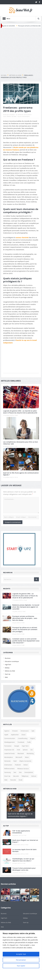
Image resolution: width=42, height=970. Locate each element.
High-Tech (8, 664)
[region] (21, 950)
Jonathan (12, 114)
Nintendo (7, 761)
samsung (7, 772)
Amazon (15, 731)
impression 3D (9, 750)
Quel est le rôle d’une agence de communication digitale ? (21, 474)
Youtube (13, 780)
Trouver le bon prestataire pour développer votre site (24, 869)
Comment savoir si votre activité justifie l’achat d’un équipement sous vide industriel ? (25, 641)
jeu (31, 750)
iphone (25, 750)
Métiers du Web (11, 116)
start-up (7, 776)
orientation (8, 765)
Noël (14, 761)
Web (6, 677)
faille (29, 742)
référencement (9, 768)
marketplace (8, 757)
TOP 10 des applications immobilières (21, 832)
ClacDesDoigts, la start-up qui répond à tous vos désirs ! (23, 860)
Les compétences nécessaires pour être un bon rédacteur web (20, 443)
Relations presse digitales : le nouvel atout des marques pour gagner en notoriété (25, 607)
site (20, 772)
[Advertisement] (21, 51)
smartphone (28, 772)
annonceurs (25, 731)
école (20, 780)
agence (6, 731)
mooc (27, 757)
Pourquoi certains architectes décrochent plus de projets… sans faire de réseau (24, 618)
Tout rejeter (21, 966)
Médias (7, 668)
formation (7, 746)
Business (7, 658)
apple (6, 734)
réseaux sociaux (23, 768)
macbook (21, 753)
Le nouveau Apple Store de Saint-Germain (24, 850)
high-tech (25, 746)
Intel (18, 750)
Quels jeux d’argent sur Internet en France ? (25, 841)
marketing (30, 753)
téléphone (25, 776)
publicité (18, 765)
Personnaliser (21, 960)
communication (9, 738)
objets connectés (25, 761)
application (15, 734)
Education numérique (12, 661)
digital (32, 738)
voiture (33, 776)
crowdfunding (22, 738)
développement (9, 742)
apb (33, 731)
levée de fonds (9, 753)
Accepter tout (21, 954)
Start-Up (7, 674)
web (5, 780)
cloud (23, 734)
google (16, 746)
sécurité (16, 776)
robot (26, 765)
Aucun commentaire (23, 116)
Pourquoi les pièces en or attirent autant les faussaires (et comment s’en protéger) (24, 629)
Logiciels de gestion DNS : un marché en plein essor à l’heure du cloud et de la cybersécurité (20, 412)
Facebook (21, 742)
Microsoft (19, 757)
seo (15, 772)
